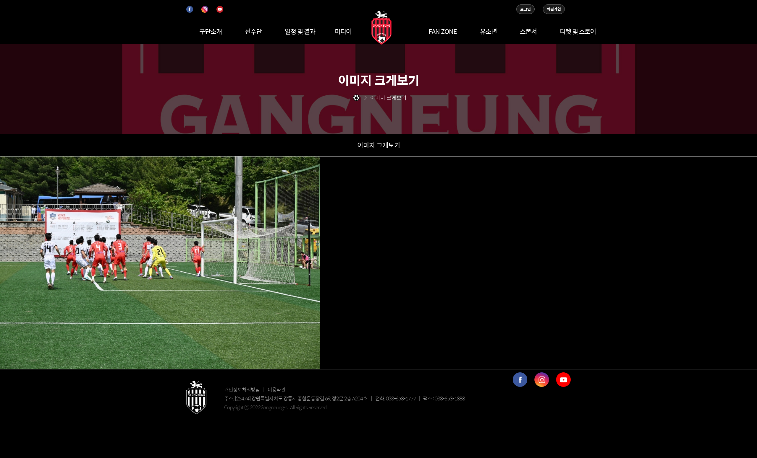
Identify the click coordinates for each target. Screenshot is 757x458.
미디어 (343, 31)
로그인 (525, 9)
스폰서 (528, 31)
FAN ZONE (442, 31)
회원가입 (554, 9)
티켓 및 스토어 (578, 31)
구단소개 (210, 31)
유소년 (488, 31)
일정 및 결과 (300, 31)
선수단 (253, 31)
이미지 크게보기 (378, 145)
